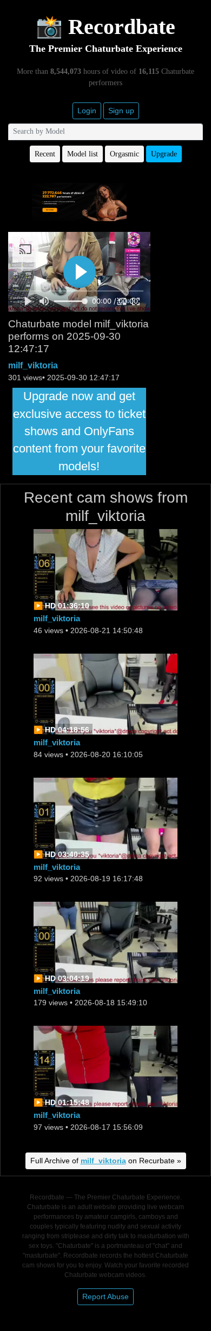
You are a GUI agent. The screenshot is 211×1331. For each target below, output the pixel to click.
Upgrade (164, 154)
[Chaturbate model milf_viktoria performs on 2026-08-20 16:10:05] (105, 693)
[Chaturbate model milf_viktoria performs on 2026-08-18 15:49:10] (105, 941)
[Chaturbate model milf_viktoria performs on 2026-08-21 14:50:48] (105, 569)
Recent (45, 154)
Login (86, 110)
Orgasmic (124, 154)
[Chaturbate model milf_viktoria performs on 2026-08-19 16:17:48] (105, 817)
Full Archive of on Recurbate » (105, 1160)
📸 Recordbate (105, 27)
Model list (82, 154)
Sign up (121, 110)
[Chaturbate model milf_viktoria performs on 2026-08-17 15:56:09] (105, 1066)
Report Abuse (105, 1296)
